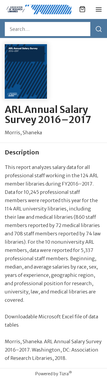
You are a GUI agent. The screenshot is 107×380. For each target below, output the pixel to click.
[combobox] (47, 29)
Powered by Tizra (53, 373)
